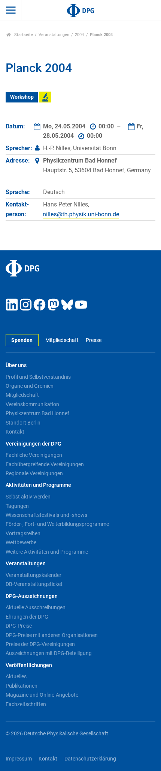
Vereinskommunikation (32, 404)
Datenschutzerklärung (90, 759)
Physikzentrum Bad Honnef (37, 413)
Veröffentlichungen (29, 665)
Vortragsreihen (23, 533)
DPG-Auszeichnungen (32, 596)
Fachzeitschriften (26, 704)
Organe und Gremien (30, 386)
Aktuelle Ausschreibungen (36, 607)
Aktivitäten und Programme (38, 485)
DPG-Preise (19, 626)
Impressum (19, 759)
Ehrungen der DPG (27, 617)
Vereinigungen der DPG (33, 444)
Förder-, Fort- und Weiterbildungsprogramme (57, 524)
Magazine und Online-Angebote (42, 695)
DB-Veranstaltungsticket (34, 584)
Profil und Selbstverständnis (38, 377)
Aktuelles (16, 676)
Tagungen (17, 506)
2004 (79, 34)
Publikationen (21, 686)
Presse (93, 340)
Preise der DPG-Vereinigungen (40, 644)
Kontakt (15, 432)
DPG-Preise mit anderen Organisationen (52, 635)
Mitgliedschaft (62, 340)
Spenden (22, 340)
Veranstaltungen (54, 34)
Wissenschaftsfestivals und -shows (46, 515)
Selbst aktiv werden (28, 497)
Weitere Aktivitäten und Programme (47, 552)
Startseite (23, 34)
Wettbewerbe (21, 542)
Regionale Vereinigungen (34, 473)
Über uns (16, 365)
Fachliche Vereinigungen (34, 455)
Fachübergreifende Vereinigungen (45, 464)
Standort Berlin (23, 423)
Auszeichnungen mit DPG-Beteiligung (49, 653)
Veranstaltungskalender (33, 575)
